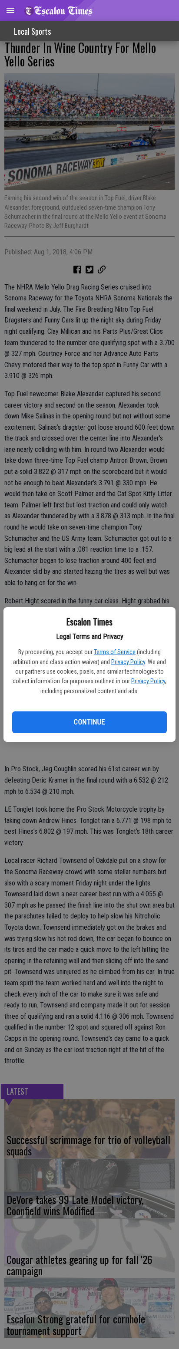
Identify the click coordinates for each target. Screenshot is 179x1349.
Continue (89, 722)
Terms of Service (115, 651)
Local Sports (32, 31)
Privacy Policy (128, 661)
